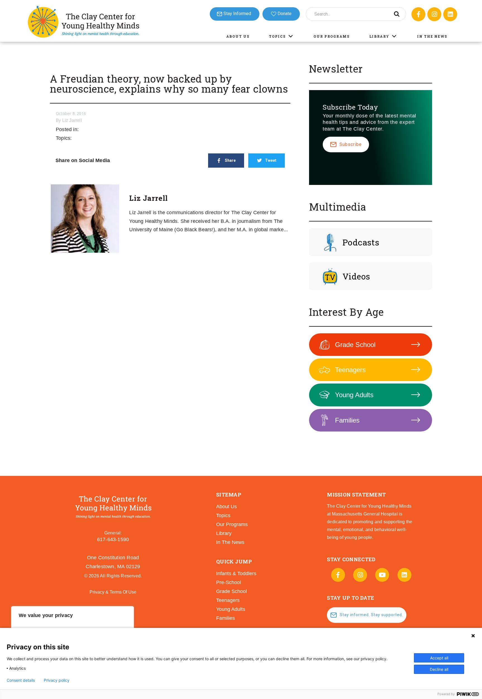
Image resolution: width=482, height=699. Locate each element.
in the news (230, 542)
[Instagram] (434, 14)
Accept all (439, 657)
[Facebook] (418, 14)
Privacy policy (56, 680)
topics (223, 515)
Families (347, 420)
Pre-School (228, 582)
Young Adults (354, 395)
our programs (232, 524)
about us (226, 506)
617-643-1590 (113, 539)
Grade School (355, 344)
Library (379, 36)
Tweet (270, 160)
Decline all (439, 669)
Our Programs (332, 36)
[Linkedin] (450, 14)
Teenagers (350, 369)
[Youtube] (382, 575)
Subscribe (350, 144)
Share (230, 160)
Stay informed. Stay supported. (371, 615)
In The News (432, 36)
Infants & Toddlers (236, 573)
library (224, 533)
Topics (277, 36)
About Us (238, 36)
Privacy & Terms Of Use (113, 592)
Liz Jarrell (72, 120)
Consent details (21, 680)
